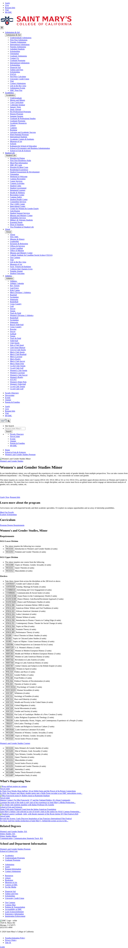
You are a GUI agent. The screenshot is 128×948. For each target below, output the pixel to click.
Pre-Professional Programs (20, 112)
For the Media (10, 887)
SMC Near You (16, 90)
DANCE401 (11, 602)
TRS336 (9, 720)
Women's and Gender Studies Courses (15, 743)
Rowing (13, 329)
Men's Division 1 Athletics (20, 292)
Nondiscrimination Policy (15, 938)
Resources (9, 876)
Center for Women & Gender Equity (24, 208)
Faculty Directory (12, 393)
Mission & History (17, 239)
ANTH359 (10, 587)
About (7, 229)
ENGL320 (10, 608)
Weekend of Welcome (18, 176)
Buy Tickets (15, 286)
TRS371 (9, 726)
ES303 (8, 638)
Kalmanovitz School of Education (23, 146)
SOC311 (9, 696)
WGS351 (10, 552)
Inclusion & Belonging (19, 244)
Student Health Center (19, 199)
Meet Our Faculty (7, 512)
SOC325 (9, 711)
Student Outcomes (17, 273)
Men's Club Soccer (17, 361)
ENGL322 (10, 611)
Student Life (10, 153)
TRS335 (9, 717)
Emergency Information (14, 914)
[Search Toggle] (5, 421)
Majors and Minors (17, 100)
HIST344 (10, 663)
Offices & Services (17, 246)
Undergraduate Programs (15, 858)
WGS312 (10, 571)
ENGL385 (10, 632)
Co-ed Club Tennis (17, 386)
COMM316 (10, 590)
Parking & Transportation (15, 907)
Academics (9, 93)
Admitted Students (17, 49)
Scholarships (15, 51)
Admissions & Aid (12, 32)
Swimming (14, 297)
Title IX (8, 943)
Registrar (13, 130)
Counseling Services (18, 202)
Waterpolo (14, 299)
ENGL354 (10, 626)
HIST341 (10, 657)
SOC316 (9, 705)
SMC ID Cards (16, 165)
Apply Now (5, 497)
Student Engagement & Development (25, 172)
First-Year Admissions (18, 40)
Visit (7, 10)
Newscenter (9, 395)
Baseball (13, 295)
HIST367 (10, 666)
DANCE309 (11, 599)
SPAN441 (10, 730)
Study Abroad (15, 109)
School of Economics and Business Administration (30, 148)
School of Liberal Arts (9, 851)
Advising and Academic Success (23, 132)
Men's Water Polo (17, 364)
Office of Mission (17, 250)
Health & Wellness (17, 193)
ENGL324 (10, 614)
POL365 (9, 684)
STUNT (13, 379)
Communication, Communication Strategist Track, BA (21, 838)
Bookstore (9, 880)
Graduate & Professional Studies (23, 118)
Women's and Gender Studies (11, 461)
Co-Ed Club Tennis (17, 366)
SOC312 (9, 699)
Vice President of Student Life (22, 227)
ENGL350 (10, 620)
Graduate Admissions (18, 56)
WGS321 (10, 739)
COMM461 (10, 593)
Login (2, 947)
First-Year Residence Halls (20, 160)
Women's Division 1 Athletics (21, 315)
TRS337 (9, 723)
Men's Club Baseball (18, 354)
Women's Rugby (16, 377)
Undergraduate (16, 98)
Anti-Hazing (15, 211)
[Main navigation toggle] (2, 27)
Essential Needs (16, 222)
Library (13, 125)
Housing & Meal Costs (19, 167)
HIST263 (10, 654)
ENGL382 (10, 629)
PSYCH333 (11, 690)
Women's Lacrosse (17, 373)
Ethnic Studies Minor (8, 836)
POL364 (9, 681)
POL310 (9, 672)
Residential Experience (19, 170)
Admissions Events (17, 88)
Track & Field (15, 313)
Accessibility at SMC (13, 909)
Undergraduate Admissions (20, 38)
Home (7, 450)
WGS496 (10, 772)
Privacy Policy (10, 940)
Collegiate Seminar (17, 105)
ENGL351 (10, 623)
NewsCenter (15, 436)
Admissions (9, 864)
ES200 (8, 635)
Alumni (8, 400)
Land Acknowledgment (14, 912)
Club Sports (14, 343)
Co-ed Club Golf (16, 368)
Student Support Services (20, 213)
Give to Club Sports (18, 350)
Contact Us (14, 58)
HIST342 (10, 660)
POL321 (9, 675)
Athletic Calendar (17, 283)
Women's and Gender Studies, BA (13, 831)
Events (7, 398)
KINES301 (10, 669)
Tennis (12, 311)
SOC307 (9, 693)
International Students (18, 137)
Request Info (10, 8)
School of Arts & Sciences (20, 151)
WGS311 (9, 568)
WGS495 (10, 769)
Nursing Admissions (18, 47)
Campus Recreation (18, 179)
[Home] (36, 25)
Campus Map (10, 905)
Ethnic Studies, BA (7, 834)
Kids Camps (15, 290)
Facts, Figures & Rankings (20, 267)
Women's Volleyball (18, 384)
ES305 (8, 641)
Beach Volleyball (17, 325)
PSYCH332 (11, 687)
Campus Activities (17, 183)
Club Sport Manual (17, 347)
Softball (13, 334)
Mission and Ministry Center (21, 215)
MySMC (8, 12)
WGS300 (10, 565)
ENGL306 (10, 605)
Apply (7, 3)
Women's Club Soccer (19, 375)
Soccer (12, 308)
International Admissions (20, 44)
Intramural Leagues (17, 190)
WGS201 (10, 733)
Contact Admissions (18, 83)
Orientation (14, 54)
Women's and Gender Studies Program (20, 454)
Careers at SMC (11, 885)
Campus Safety (16, 197)
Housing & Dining (17, 158)
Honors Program (16, 114)
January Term (15, 107)
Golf (12, 306)
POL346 (9, 678)
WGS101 (10, 549)
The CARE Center (17, 204)
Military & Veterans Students (21, 220)
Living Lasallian (16, 248)
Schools (13, 144)
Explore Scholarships (8, 514)
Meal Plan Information (19, 163)
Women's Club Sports (18, 370)
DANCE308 (11, 596)
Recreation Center (17, 195)
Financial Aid (15, 67)
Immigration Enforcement (15, 916)
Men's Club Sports (17, 352)
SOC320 (9, 708)
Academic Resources (18, 123)
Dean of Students (17, 225)
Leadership (14, 241)
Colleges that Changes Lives (21, 269)
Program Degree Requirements (12, 525)
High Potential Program (19, 135)
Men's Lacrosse (16, 357)
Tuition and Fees (16, 70)
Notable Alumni (16, 271)
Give (7, 5)
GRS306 (9, 644)
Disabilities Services (18, 218)
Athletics (8, 276)
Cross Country (16, 304)
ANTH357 (10, 584)
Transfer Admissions (18, 42)
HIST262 (10, 651)
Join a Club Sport (17, 345)
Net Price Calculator (18, 76)
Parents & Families (12, 402)
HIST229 (10, 647)
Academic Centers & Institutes (22, 139)
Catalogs (13, 128)
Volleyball (14, 341)
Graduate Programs (17, 60)
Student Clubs (15, 186)
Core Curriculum (16, 102)
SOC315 (9, 702)
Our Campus (15, 257)
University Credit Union (19, 79)
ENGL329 (10, 617)
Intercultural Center (17, 206)
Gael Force (14, 288)
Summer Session (16, 116)
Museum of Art (16, 141)
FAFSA (13, 74)
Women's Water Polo (18, 382)
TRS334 (9, 714)
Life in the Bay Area (18, 86)
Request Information (13, 869)
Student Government (18, 188)
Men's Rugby (15, 359)
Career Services (16, 181)
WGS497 (10, 775)
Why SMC (14, 237)
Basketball (14, 302)
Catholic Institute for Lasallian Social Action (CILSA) (31, 255)
